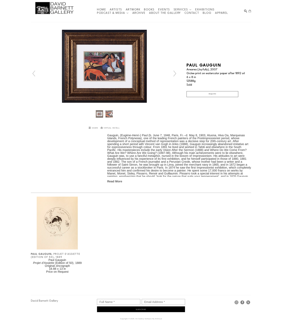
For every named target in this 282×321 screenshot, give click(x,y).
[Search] (245, 11)
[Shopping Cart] (250, 11)
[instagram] (236, 302)
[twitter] (248, 302)
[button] (183, 9)
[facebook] (242, 302)
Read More (114, 181)
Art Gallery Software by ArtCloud (148, 319)
